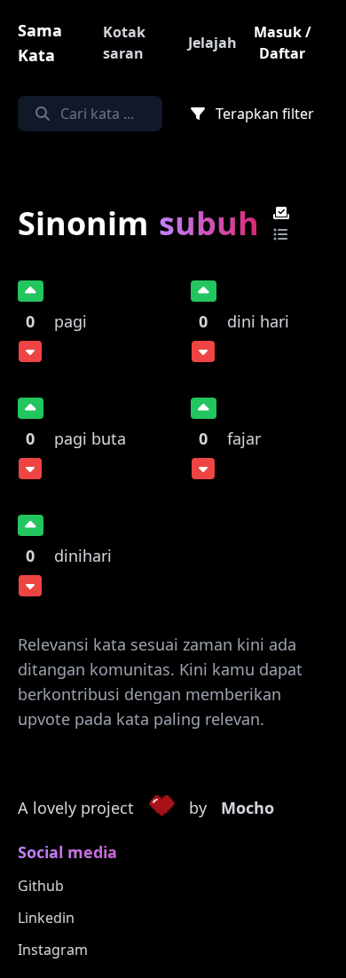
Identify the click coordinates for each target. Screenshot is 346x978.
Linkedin (46, 917)
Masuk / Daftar (282, 42)
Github (41, 885)
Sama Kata (40, 43)
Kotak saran (124, 42)
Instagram (53, 949)
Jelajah (212, 42)
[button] (161, 808)
